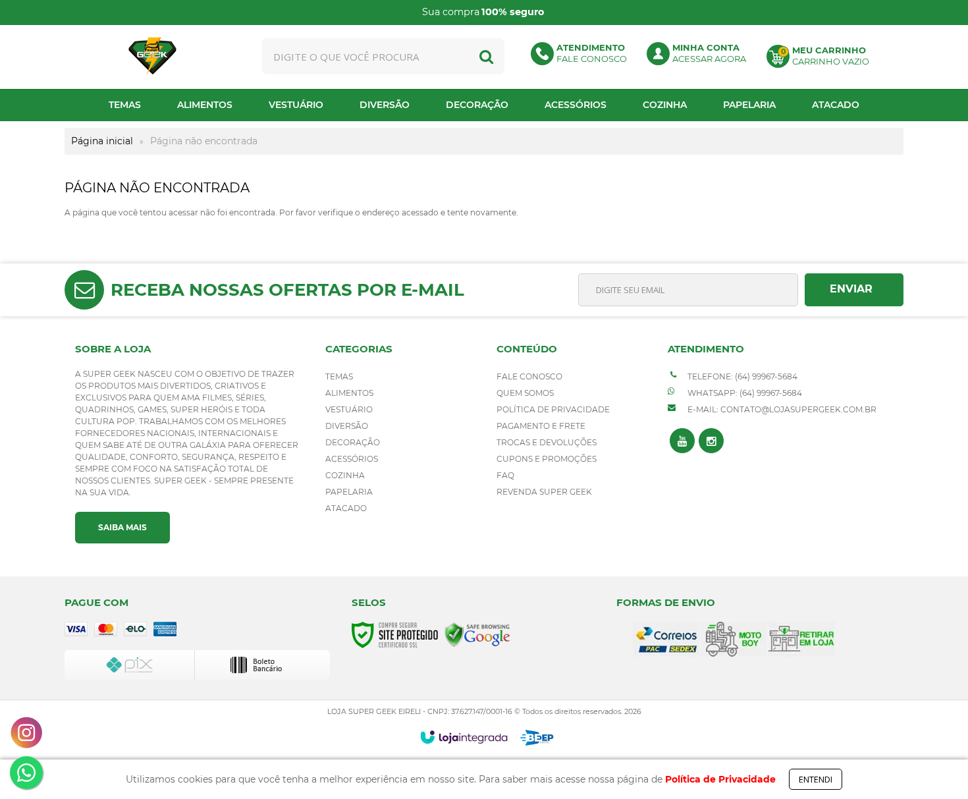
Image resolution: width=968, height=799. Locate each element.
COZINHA (345, 475)
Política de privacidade (553, 409)
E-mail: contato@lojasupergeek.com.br (781, 409)
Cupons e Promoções (547, 459)
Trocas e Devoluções (547, 442)
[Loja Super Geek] (153, 56)
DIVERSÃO (346, 426)
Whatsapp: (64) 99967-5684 (744, 393)
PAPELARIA (349, 492)
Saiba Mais (122, 527)
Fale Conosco (529, 376)
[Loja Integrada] (464, 737)
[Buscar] (486, 56)
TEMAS (339, 376)
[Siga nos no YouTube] (682, 440)
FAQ (505, 475)
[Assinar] (854, 289)
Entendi (815, 779)
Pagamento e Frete (541, 426)
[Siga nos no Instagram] (711, 440)
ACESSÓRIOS (351, 459)
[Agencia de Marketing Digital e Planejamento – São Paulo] (537, 738)
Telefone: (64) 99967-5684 (741, 376)
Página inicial (102, 141)
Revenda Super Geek (544, 492)
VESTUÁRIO (349, 409)
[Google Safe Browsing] (477, 634)
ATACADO (346, 508)
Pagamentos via (762, 12)
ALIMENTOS (349, 393)
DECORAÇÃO (352, 442)
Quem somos (525, 393)
